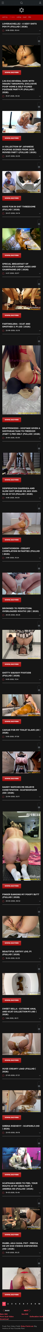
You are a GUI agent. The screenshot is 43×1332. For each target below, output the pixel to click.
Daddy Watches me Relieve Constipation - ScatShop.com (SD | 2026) (19, 790)
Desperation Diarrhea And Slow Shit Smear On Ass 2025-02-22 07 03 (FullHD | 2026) (19, 491)
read (24, 17)
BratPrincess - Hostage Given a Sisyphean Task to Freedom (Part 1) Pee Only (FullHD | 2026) (21, 431)
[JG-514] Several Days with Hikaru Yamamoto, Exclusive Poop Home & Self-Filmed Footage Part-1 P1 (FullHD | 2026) (19, 86)
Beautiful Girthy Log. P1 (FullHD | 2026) (17, 953)
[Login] (40, 3)
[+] (39, 38)
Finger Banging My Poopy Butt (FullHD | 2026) (20, 896)
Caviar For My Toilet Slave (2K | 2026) (21, 731)
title (29, 17)
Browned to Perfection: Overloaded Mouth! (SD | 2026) (20, 610)
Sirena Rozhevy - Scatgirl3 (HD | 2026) (21, 1127)
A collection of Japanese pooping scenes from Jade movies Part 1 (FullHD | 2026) (19, 149)
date (13, 17)
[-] (39, 41)
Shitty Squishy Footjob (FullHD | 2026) (16, 674)
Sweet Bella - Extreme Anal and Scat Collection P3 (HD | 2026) (19, 1012)
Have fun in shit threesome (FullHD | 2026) (18, 208)
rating (19, 17)
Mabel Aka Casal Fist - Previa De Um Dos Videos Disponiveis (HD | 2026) (20, 1246)
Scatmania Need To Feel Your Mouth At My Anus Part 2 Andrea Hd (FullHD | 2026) (19, 1186)
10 (39, 1304)
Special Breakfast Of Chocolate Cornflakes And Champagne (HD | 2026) (19, 267)
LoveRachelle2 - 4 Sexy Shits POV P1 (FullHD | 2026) (19, 25)
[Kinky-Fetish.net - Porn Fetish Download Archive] (21, 10)
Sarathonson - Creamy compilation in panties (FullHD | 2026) (21, 551)
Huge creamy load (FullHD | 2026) (19, 1070)
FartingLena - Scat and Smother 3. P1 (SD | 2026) (16, 325)
